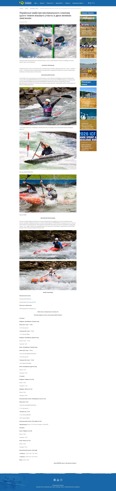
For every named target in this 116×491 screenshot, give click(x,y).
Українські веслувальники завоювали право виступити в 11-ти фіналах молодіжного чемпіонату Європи (87, 128)
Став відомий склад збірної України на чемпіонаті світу (88, 32)
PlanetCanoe (28, 299)
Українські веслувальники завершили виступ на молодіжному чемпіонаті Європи (87, 77)
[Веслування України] (25, 3)
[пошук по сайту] (94, 3)
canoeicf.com (32, 302)
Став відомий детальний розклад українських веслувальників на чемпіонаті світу (88, 105)
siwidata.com (32, 308)
